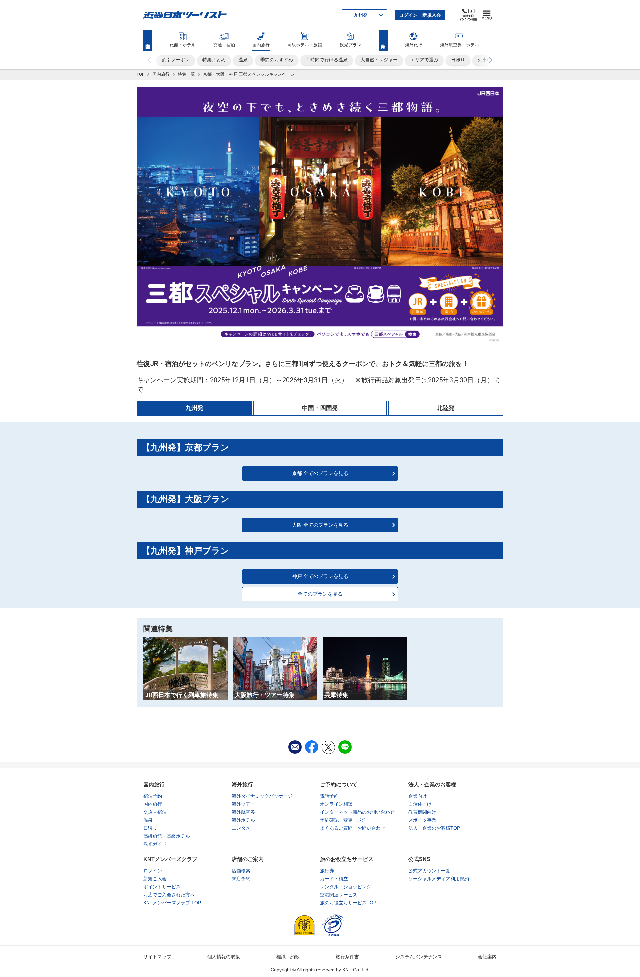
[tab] (194, 408)
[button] (420, 15)
